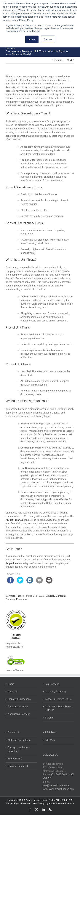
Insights (49, 717)
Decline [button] (48, 39)
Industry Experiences (19, 699)
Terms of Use (15, 758)
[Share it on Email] (39, 582)
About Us (13, 691)
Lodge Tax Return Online (58, 699)
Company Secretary (55, 691)
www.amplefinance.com (61, 789)
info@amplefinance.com (56, 785)
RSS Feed (50, 732)
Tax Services (52, 684)
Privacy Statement (18, 766)
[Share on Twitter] (20, 582)
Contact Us (14, 732)
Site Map (50, 740)
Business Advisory (18, 706)
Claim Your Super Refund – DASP (58, 708)
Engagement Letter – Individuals (19, 749)
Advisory (50, 596)
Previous (58, 60)
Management (23, 599)
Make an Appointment (19, 740)
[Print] (49, 582)
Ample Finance (14, 519)
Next (69, 60)
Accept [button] (31, 39)
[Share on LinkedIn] (29, 582)
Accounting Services (19, 714)
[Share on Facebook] (10, 582)
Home (11, 684)
